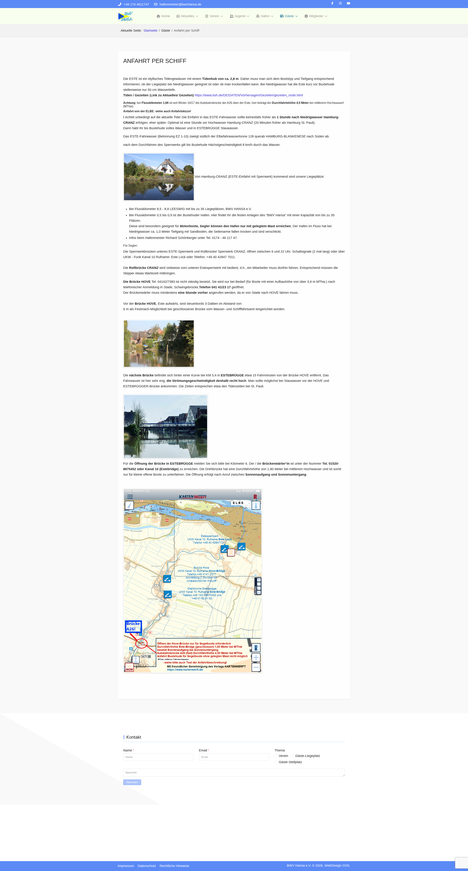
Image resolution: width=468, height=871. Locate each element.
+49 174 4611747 (136, 4)
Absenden (132, 782)
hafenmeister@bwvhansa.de (180, 4)
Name (128, 750)
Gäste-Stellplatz (290, 762)
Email (204, 750)
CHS (345, 865)
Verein (283, 756)
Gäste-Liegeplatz (307, 756)
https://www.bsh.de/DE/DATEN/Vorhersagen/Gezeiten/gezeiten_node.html (249, 95)
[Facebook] (332, 3)
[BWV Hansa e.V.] (126, 16)
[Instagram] (340, 3)
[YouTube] (348, 3)
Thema (280, 750)
